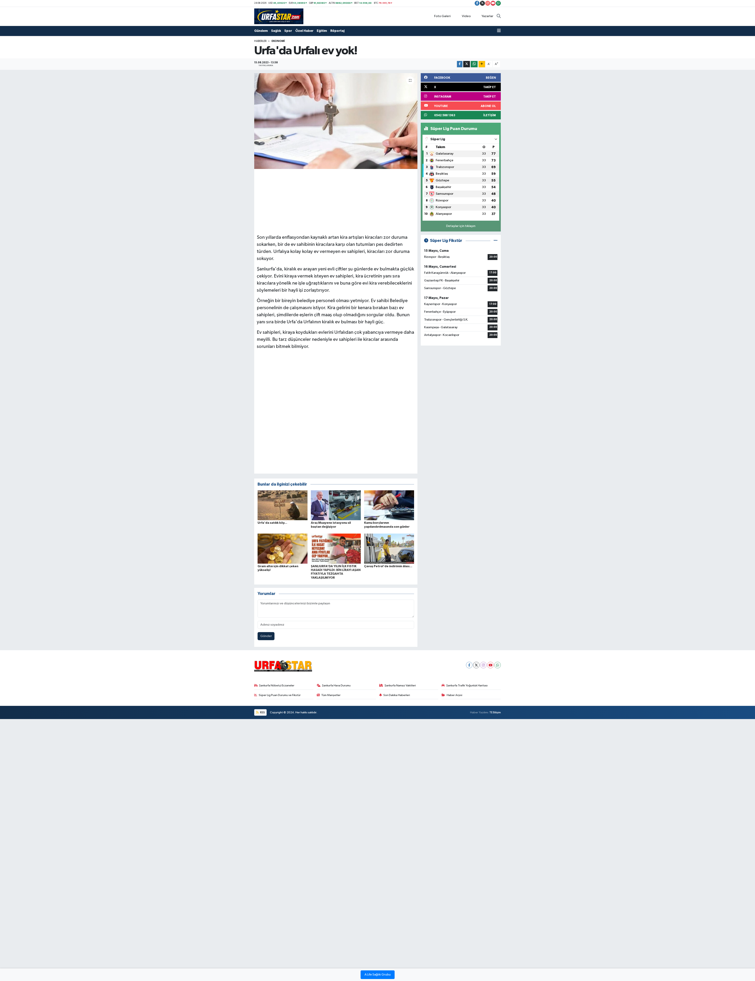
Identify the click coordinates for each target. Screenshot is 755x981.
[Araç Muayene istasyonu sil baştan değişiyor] (336, 505)
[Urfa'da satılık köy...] (283, 505)
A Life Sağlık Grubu (378, 974)
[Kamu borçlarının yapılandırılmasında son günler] (389, 505)
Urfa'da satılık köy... (272, 522)
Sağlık (276, 30)
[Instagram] (483, 665)
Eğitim (322, 30)
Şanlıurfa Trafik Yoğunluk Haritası (467, 685)
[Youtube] (490, 665)
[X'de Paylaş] (466, 64)
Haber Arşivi (454, 695)
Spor (288, 30)
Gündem (261, 30)
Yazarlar (487, 16)
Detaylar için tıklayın (460, 226)
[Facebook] (469, 665)
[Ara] (499, 16)
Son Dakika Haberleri (396, 695)
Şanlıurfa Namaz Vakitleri (400, 685)
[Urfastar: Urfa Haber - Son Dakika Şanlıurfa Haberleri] (278, 16)
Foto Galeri (442, 16)
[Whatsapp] (497, 665)
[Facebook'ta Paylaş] (459, 64)
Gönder (266, 636)
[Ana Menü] (499, 30)
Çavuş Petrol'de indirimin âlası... (388, 566)
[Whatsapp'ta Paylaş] (474, 64)
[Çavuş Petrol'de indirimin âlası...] (389, 548)
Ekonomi (278, 41)
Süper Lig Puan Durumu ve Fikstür (280, 695)
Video (466, 16)
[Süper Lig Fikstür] (495, 240)
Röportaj (337, 30)
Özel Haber (304, 30)
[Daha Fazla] (482, 64)
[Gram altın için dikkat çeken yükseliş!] (283, 548)
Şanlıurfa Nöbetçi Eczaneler (276, 685)
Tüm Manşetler (331, 695)
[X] (476, 665)
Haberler (260, 41)
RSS (262, 712)
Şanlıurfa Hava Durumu (336, 685)
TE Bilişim (495, 712)
